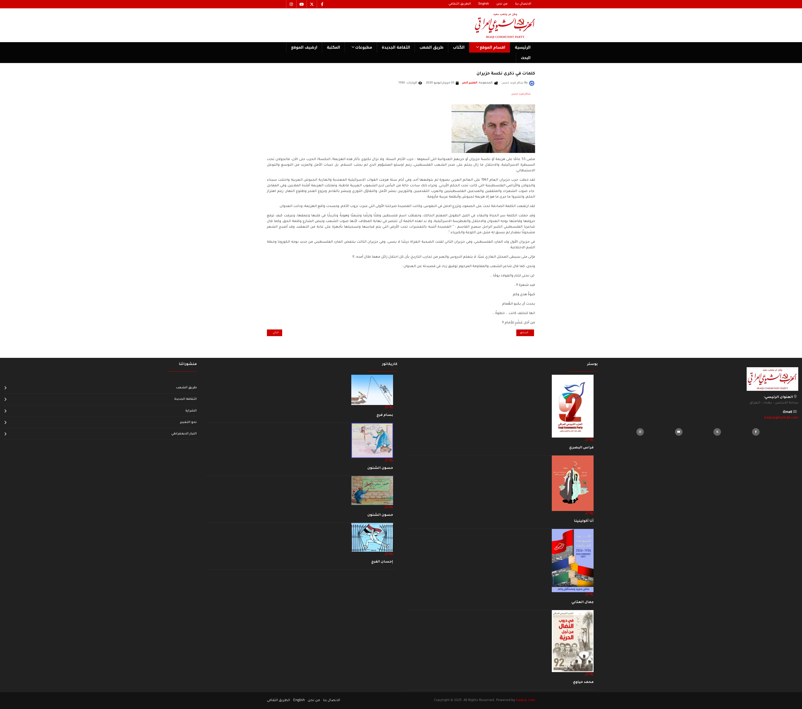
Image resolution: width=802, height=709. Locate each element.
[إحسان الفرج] (372, 537)
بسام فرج (385, 415)
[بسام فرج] (372, 390)
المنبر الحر (469, 83)
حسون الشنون (380, 468)
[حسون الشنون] (372, 441)
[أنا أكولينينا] (573, 483)
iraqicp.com (525, 700)
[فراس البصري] (573, 406)
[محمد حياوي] (573, 641)
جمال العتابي (582, 602)
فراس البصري (581, 448)
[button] (489, 47)
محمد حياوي (583, 682)
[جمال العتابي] (573, 561)
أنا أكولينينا (584, 521)
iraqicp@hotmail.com (781, 418)
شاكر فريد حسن (520, 94)
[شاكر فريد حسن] (531, 83)
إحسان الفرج (382, 562)
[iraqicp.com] (499, 25)
